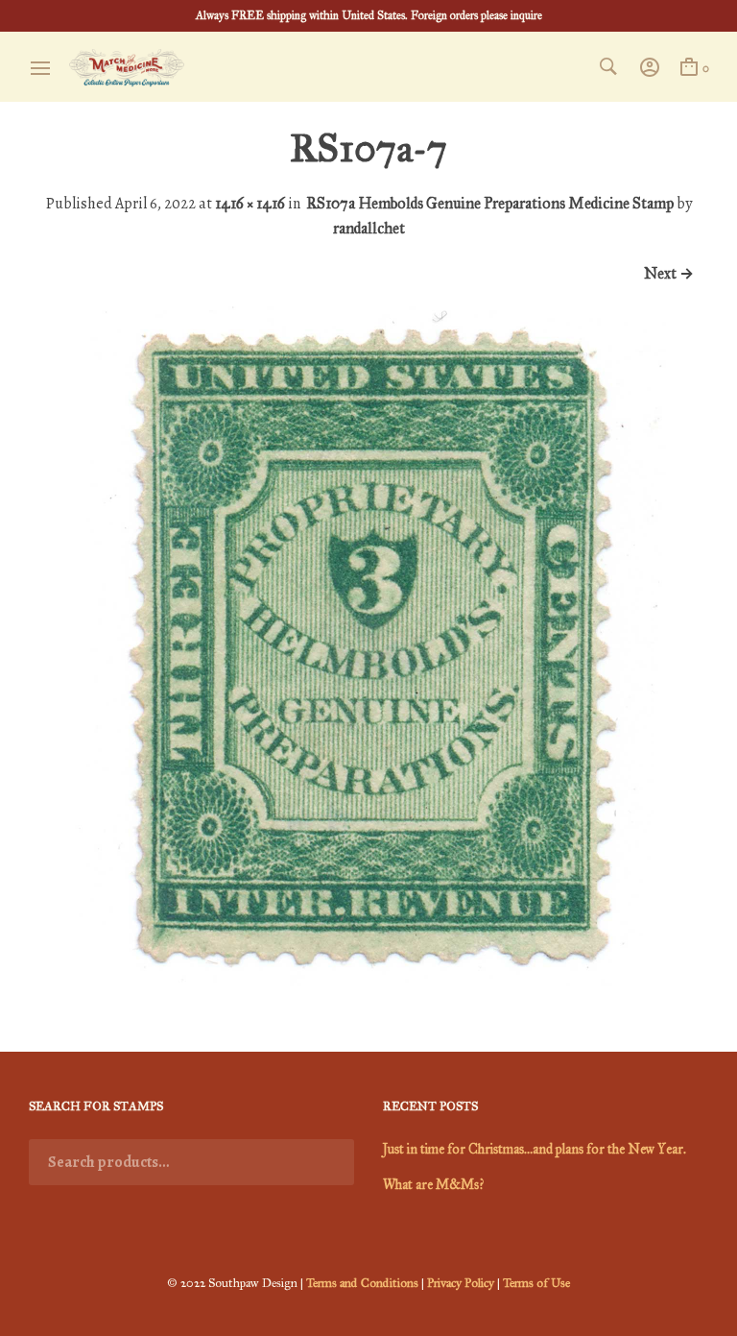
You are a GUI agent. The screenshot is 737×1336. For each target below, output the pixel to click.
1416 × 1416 (250, 203)
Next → (669, 273)
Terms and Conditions (362, 1283)
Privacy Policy (460, 1283)
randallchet (369, 228)
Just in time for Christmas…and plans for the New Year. (534, 1149)
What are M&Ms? (433, 1185)
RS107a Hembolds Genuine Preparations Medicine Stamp (490, 203)
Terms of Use (536, 1283)
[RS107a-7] (368, 981)
